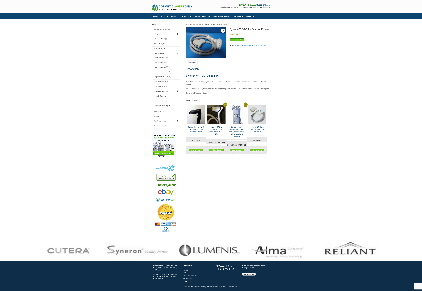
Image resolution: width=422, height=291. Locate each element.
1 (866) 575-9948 (226, 268)
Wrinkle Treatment (260, 45)
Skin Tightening (242, 45)
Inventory (174, 16)
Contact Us (250, 16)
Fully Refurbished (160, 39)
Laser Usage (159, 53)
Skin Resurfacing (161, 86)
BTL (156, 34)
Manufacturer (194, 24)
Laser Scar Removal (162, 72)
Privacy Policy (222, 286)
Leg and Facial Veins (163, 77)
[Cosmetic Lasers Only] (172, 7)
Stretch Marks (160, 96)
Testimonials (238, 16)
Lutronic (157, 116)
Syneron (201, 24)
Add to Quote (236, 40)
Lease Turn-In (159, 111)
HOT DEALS (186, 16)
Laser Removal (159, 48)
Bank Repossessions (202, 16)
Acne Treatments (161, 57)
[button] (223, 31)
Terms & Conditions (232, 286)
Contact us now (249, 274)
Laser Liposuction (161, 67)
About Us (164, 16)
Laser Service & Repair (221, 16)
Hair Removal (160, 62)
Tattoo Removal (161, 101)
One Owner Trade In (161, 126)
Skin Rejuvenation (162, 81)
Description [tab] (192, 62)
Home (155, 16)
